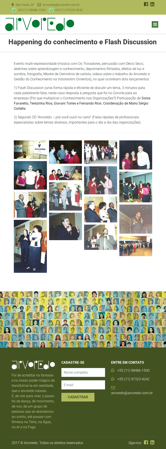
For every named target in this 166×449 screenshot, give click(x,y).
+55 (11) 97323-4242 (68, 10)
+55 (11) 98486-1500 (31, 10)
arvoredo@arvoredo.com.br (132, 393)
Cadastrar (78, 397)
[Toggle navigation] (155, 24)
